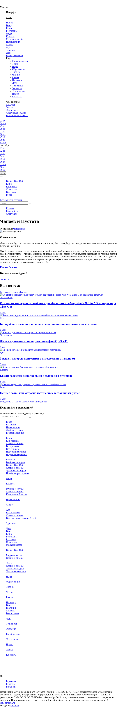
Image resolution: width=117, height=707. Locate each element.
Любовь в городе (15, 430)
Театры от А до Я (15, 568)
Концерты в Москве (16, 494)
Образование (19, 69)
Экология (17, 88)
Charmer (15, 705)
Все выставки (13, 512)
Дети (8, 52)
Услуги (9, 649)
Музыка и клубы (14, 39)
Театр (15, 63)
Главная (10, 208)
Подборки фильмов (16, 451)
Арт (8, 47)
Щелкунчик (28, 401)
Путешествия (13, 41)
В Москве (11, 424)
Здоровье (11, 50)
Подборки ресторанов (17, 473)
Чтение (16, 74)
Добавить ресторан (16, 470)
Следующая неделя (16, 112)
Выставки (11, 192)
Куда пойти (12, 211)
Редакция (11, 681)
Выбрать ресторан (15, 462)
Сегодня (10, 104)
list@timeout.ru (7, 703)
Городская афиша (15, 433)
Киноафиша (12, 440)
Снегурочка (41, 401)
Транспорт (17, 85)
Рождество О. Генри (10, 401)
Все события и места (17, 115)
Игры (15, 66)
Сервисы (10, 610)
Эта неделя (12, 110)
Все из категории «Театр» (13, 292)
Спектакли (11, 189)
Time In (16, 72)
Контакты (17, 96)
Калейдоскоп (13, 634)
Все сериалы (12, 449)
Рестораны (11, 31)
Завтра (9, 107)
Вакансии (11, 686)
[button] (1, 176)
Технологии (18, 91)
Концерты (11, 186)
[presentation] (1, 173)
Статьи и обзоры (14, 443)
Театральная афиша (16, 571)
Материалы (19, 228)
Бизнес (15, 77)
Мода (9, 33)
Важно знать (12, 613)
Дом (14, 83)
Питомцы (17, 80)
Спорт (9, 44)
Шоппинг (11, 608)
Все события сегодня (11, 200)
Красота (10, 36)
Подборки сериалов (16, 454)
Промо (15, 94)
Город (9, 25)
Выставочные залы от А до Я (21, 518)
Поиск (9, 22)
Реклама (10, 684)
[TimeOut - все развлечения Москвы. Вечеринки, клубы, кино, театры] (6, 4)
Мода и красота (20, 61)
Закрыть (4, 279)
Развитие (11, 539)
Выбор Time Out (14, 55)
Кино (9, 28)
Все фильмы (12, 446)
